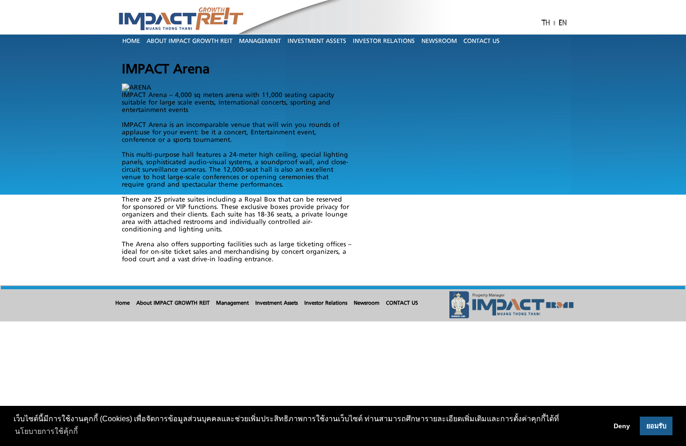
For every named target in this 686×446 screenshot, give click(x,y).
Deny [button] (622, 426)
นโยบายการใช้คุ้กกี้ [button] (46, 431)
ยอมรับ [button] (656, 426)
